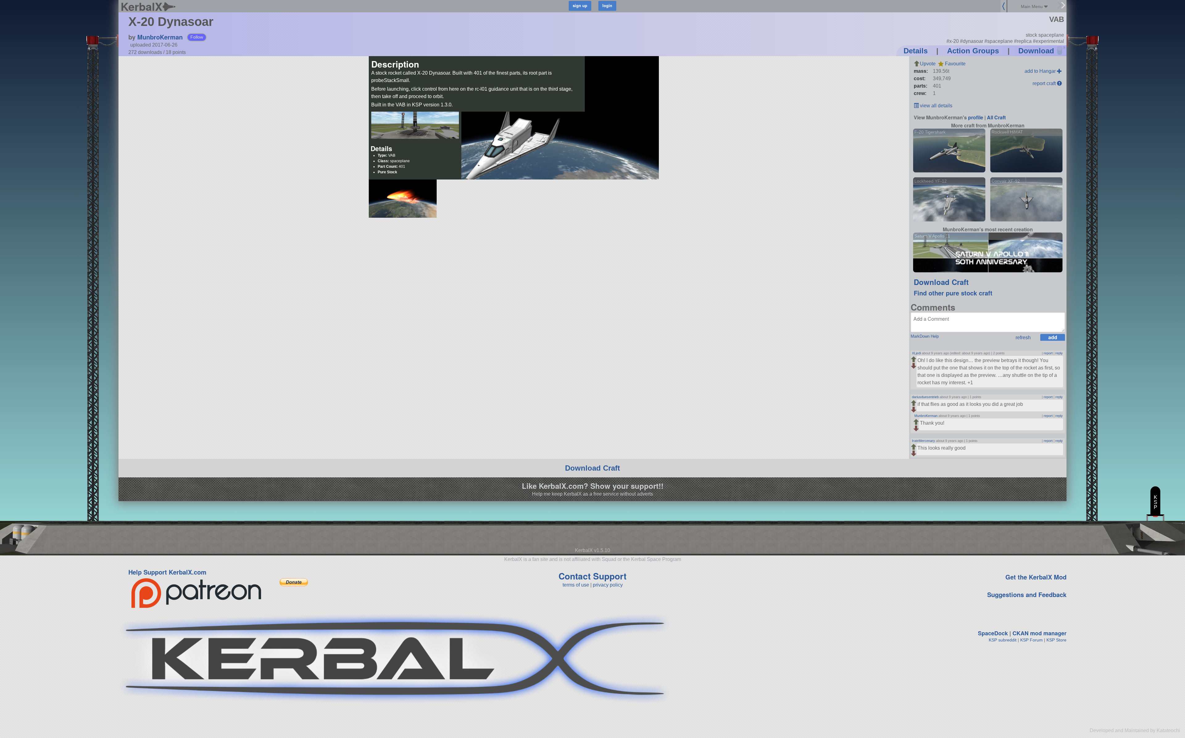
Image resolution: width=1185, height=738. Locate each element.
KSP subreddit (1003, 639)
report (1048, 353)
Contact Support (592, 576)
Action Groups (973, 51)
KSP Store (1056, 639)
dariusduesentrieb (925, 397)
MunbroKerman (160, 36)
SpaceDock (993, 633)
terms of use (576, 585)
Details (916, 51)
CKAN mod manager (1039, 633)
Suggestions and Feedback (1026, 594)
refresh (1023, 337)
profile (975, 117)
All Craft (996, 117)
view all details (935, 105)
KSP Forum (1031, 639)
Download (1036, 51)
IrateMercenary (923, 441)
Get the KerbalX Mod (1035, 576)
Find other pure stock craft (953, 292)
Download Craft (941, 282)
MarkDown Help (925, 336)
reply (1059, 353)
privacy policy (608, 585)
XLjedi (916, 353)
